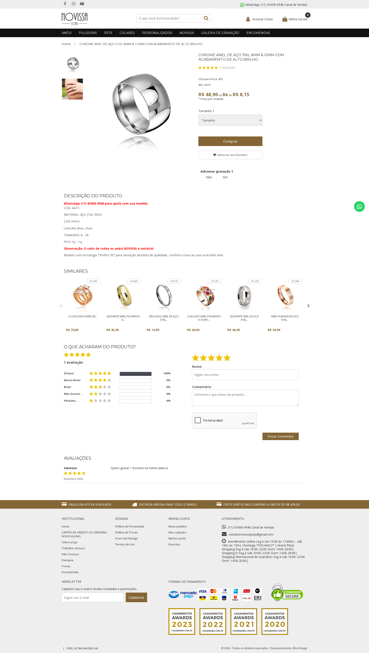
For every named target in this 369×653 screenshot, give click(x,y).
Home (66, 44)
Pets (108, 33)
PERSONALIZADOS (157, 33)
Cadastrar (136, 597)
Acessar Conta (263, 19)
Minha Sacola (298, 19)
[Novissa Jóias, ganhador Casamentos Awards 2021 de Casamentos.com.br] (243, 634)
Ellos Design (300, 648)
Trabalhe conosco (73, 548)
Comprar (230, 141)
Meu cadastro (177, 532)
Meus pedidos (177, 526)
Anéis (67, 33)
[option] (72, 63)
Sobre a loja (69, 542)
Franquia (67, 560)
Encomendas (258, 33)
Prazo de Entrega (126, 538)
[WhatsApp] (359, 206)
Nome (197, 366)
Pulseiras (88, 33)
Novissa (187, 33)
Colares (127, 33)
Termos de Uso (125, 544)
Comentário (201, 386)
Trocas (66, 566)
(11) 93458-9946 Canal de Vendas (284, 5)
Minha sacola (177, 538)
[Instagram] (73, 4)
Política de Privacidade (129, 526)
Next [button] (308, 306)
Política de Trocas (126, 532)
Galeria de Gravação (220, 33)
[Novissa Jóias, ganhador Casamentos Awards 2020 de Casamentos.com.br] (274, 634)
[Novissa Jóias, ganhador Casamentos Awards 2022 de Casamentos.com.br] (212, 634)
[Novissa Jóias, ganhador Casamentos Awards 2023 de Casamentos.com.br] (181, 634)
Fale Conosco (70, 554)
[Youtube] (82, 4)
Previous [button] (61, 306)
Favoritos (174, 544)
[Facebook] (65, 4)
